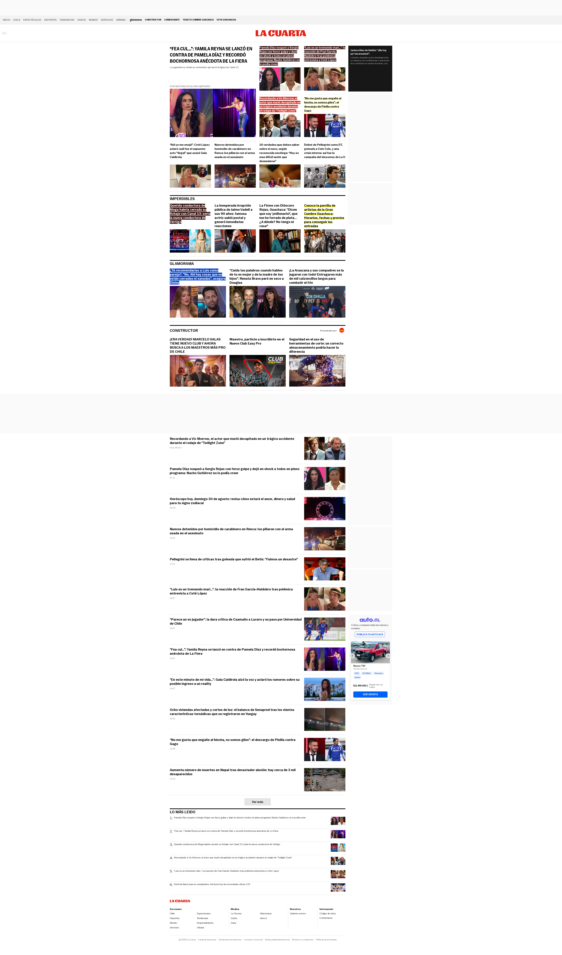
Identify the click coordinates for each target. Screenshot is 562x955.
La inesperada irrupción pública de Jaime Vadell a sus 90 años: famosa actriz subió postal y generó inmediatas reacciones (233, 216)
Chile (16, 20)
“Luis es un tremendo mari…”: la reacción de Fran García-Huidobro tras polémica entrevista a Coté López (231, 591)
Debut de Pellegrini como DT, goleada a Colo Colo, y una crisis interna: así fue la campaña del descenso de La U (324, 151)
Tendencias (67, 20)
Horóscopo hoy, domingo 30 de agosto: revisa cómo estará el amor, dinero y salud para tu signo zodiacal (232, 501)
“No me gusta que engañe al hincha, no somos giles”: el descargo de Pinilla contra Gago (232, 742)
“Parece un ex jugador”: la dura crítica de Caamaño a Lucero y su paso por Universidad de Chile (236, 621)
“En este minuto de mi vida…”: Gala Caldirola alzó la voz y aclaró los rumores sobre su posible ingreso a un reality (235, 682)
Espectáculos (32, 20)
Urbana (121, 20)
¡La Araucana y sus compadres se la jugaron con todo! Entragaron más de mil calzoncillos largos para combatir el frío (316, 276)
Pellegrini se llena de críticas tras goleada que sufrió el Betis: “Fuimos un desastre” (234, 559)
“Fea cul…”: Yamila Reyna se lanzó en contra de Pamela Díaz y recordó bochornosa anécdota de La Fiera (211, 55)
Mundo (93, 20)
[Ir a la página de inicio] (281, 33)
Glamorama (182, 263)
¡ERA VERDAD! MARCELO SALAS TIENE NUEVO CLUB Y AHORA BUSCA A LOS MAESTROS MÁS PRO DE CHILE (198, 345)
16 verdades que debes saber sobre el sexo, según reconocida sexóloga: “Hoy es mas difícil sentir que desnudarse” (279, 153)
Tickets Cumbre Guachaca (198, 19)
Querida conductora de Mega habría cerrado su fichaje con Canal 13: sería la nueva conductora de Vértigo (227, 844)
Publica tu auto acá (370, 634)
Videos (81, 20)
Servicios (107, 20)
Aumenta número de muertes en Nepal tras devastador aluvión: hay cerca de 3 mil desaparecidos (233, 772)
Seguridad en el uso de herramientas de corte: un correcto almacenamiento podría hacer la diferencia (316, 345)
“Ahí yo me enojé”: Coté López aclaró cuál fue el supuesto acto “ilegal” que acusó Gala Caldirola (190, 151)
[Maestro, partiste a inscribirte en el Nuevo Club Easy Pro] (257, 371)
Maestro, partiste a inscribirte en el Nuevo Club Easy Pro (256, 341)
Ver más (257, 802)
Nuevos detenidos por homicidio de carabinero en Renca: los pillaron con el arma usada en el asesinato (235, 151)
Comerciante (172, 19)
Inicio (6, 20)
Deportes (50, 20)
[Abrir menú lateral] (5, 33)
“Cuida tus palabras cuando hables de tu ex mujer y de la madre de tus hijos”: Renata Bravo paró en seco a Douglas (256, 276)
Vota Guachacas (226, 19)
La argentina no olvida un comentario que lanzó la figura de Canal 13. (204, 67)
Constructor (153, 19)
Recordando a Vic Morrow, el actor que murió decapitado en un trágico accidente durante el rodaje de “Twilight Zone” (232, 441)
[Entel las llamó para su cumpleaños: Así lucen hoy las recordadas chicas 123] (338, 887)
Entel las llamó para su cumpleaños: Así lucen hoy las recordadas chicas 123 (212, 884)
